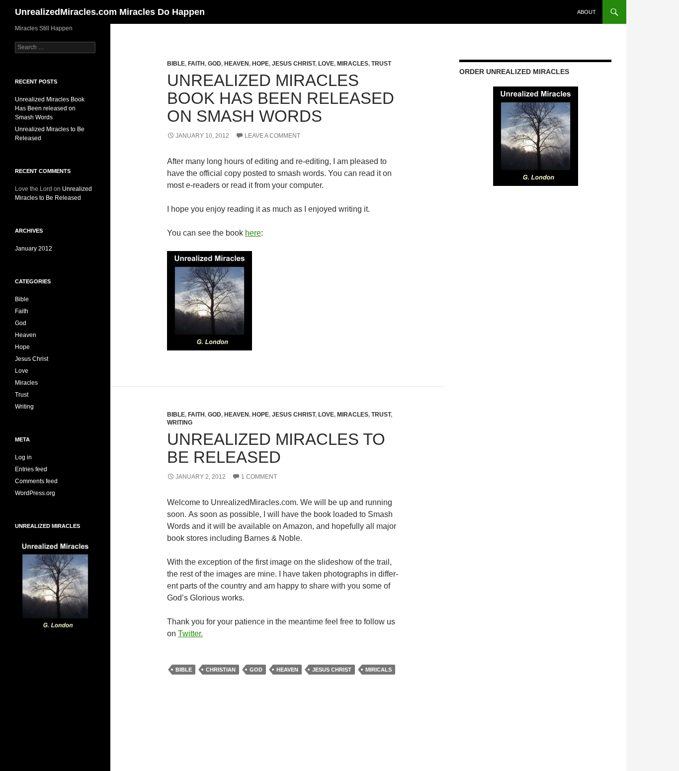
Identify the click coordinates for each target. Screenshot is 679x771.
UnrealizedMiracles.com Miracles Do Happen (110, 12)
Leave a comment (272, 135)
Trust (381, 63)
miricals (378, 670)
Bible (176, 63)
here (253, 233)
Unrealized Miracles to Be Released (276, 448)
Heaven (236, 63)
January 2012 (33, 248)
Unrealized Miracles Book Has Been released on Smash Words (280, 98)
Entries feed (31, 469)
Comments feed (36, 481)
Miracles (352, 63)
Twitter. (190, 633)
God (214, 63)
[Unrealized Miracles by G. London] (209, 300)
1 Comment (259, 476)
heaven (287, 670)
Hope (260, 63)
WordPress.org (35, 493)
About (586, 12)
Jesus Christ (293, 63)
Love (326, 63)
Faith (196, 63)
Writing (179, 422)
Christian (221, 670)
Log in (23, 457)
